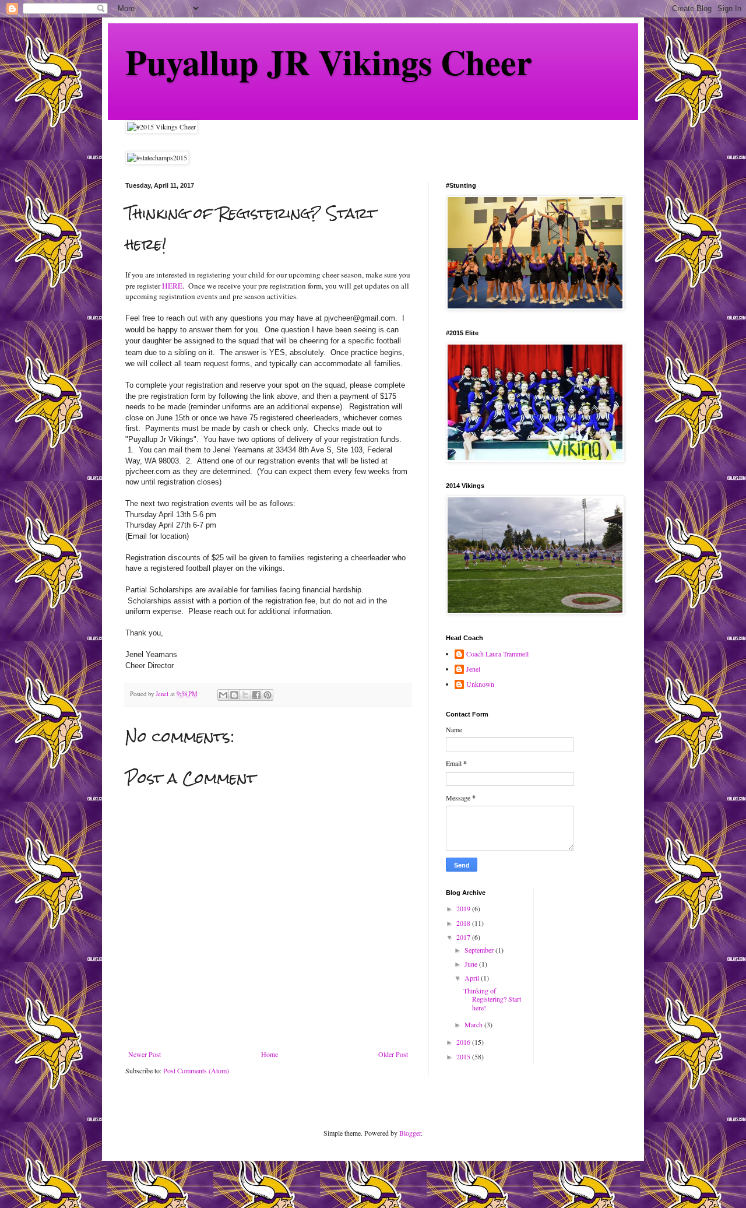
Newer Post (144, 1054)
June (472, 963)
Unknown (480, 684)
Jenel (473, 669)
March (474, 1024)
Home (269, 1054)
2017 (464, 937)
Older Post (393, 1054)
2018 (464, 923)
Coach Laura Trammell (497, 653)
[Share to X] (245, 695)
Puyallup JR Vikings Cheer (328, 61)
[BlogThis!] (234, 695)
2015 (464, 1056)
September (480, 949)
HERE (172, 285)
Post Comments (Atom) (196, 1070)
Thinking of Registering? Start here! (492, 999)
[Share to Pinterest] (267, 695)
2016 (464, 1042)
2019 (464, 908)
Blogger (410, 1132)
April (473, 977)
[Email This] (223, 695)
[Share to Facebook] (256, 695)
